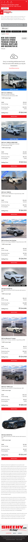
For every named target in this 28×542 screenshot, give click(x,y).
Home (2, 16)
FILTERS (6, 28)
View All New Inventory (14, 68)
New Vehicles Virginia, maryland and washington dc (11, 18)
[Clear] (7, 34)
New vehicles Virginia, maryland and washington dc (15, 16)
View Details (14, 116)
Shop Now (5, 8)
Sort (25, 38)
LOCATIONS (8, 533)
